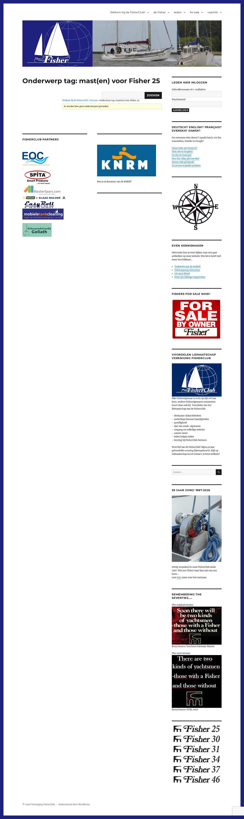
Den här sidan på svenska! (186, 158)
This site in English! (182, 151)
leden (178, 12)
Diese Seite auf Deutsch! (184, 148)
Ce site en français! (182, 155)
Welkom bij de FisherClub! (127, 12)
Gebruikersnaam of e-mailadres (189, 89)
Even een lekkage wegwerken (189, 277)
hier (179, 577)
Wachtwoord (178, 99)
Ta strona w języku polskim (186, 165)
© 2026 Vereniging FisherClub (38, 804)
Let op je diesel (182, 273)
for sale (194, 12)
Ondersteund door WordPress (74, 804)
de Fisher (159, 12)
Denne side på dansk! (183, 162)
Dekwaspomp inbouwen (187, 270)
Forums (94, 100)
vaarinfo (212, 12)
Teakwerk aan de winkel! (187, 266)
